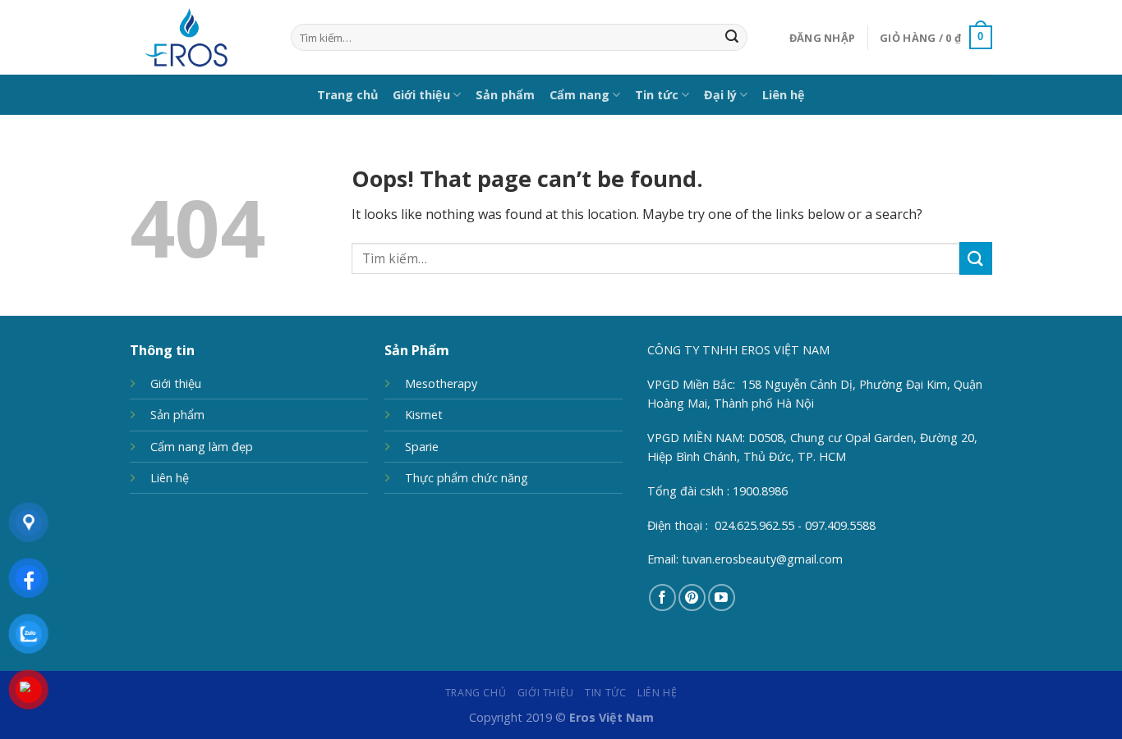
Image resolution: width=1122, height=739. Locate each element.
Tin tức (656, 95)
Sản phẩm (505, 95)
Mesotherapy (441, 383)
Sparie (422, 446)
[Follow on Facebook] (662, 597)
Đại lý (720, 95)
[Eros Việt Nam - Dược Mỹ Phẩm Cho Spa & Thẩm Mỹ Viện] (198, 37)
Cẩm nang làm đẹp (201, 446)
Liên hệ (783, 95)
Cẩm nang (579, 95)
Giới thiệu (421, 95)
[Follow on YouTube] (721, 597)
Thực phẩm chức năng (466, 478)
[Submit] (732, 38)
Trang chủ (347, 95)
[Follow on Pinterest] (692, 597)
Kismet (424, 414)
